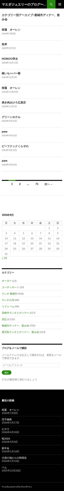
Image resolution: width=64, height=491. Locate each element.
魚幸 (4, 44)
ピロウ (5, 428)
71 (36, 183)
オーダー (7, 280)
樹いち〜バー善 (11, 73)
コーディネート (10, 287)
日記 (4, 319)
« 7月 (4, 258)
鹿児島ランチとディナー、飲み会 (20, 331)
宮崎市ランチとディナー (15, 312)
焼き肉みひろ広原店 (14, 102)
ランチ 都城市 (9, 293)
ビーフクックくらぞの (15, 146)
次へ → (49, 183)
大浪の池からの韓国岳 (14, 457)
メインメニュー (59, 4)
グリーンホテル (11, 116)
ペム (4, 467)
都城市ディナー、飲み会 (15, 325)
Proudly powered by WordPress (17, 486)
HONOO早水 (10, 58)
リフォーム (8, 306)
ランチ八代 (8, 299)
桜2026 (6, 438)
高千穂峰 (7, 419)
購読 (6, 372)
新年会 (5, 448)
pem (4, 131)
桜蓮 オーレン (11, 29)
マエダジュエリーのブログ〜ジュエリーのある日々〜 (24, 4)
